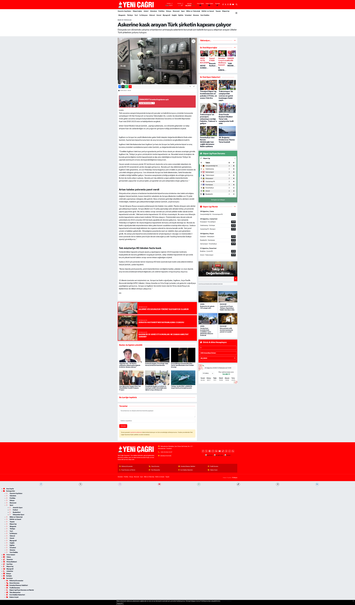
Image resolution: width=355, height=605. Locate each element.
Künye (8, 573)
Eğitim (180, 15)
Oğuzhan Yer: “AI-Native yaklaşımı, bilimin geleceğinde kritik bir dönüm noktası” (129, 365)
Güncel (152, 15)
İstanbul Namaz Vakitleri (188, 466)
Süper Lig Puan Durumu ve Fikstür (21, 590)
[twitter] (80, 484)
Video (8, 557)
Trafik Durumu (214, 466)
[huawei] (227, 455)
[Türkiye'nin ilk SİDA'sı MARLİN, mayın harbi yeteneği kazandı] (183, 377)
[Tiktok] (222, 451)
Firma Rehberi (11, 562)
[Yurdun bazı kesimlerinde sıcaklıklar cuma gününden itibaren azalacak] (208, 318)
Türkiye (130, 15)
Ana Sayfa (10, 489)
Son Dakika (204, 15)
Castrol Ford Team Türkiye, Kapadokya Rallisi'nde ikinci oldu (227, 308)
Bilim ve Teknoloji (193, 11)
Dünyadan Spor (18, 514)
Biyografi (166, 15)
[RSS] (232, 451)
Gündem (153, 11)
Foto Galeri (10, 555)
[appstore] (209, 455)
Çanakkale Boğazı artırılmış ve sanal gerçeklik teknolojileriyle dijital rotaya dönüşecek (156, 387)
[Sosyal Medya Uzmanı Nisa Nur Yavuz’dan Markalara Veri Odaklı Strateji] (183, 355)
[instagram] (119, 484)
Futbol (15, 510)
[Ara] (236, 4)
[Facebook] (202, 451)
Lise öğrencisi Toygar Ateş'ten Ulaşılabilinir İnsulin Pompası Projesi (130, 387)
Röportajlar (137, 11)
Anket (146, 11)
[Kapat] (354, 601)
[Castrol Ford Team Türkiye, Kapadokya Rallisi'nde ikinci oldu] (227, 296)
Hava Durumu (155, 466)
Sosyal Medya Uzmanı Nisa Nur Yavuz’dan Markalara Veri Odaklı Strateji (182, 365)
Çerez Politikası (226, 601)
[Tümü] (235, 40)
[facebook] (41, 484)
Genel (158, 15)
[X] (206, 451)
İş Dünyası (144, 15)
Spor (183, 11)
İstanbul (188, 15)
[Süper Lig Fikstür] (235, 206)
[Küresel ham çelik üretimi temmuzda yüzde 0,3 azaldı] (227, 318)
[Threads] (226, 451)
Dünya (168, 11)
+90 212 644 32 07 (166, 452)
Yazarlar (9, 559)
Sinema (196, 15)
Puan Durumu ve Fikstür (128, 470)
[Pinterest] (209, 451)
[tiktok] (238, 484)
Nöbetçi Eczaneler (127, 466)
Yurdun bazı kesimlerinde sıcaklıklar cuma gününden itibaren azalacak (206, 332)
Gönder (123, 426)
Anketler (9, 571)
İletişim (9, 576)
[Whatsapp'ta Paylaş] (126, 86)
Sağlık (174, 15)
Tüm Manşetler (155, 470)
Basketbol (17, 512)
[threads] (277, 484)
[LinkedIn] (216, 451)
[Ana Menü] (236, 13)
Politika (161, 11)
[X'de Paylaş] (123, 86)
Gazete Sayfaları (124, 11)
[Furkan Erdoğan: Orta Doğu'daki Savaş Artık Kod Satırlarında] (157, 355)
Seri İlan (9, 564)
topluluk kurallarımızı (136, 432)
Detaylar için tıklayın (218, 200)
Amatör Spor (18, 507)
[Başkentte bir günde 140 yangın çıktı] (208, 296)
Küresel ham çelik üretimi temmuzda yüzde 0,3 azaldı (226, 330)
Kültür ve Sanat (208, 11)
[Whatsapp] (229, 451)
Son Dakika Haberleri (186, 470)
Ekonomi (176, 11)
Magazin (121, 15)
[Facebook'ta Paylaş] (119, 86)
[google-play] (219, 455)
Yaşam (218, 11)
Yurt (136, 15)
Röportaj (225, 11)
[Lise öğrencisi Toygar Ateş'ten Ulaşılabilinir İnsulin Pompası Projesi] (131, 377)
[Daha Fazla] (130, 86)
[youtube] (159, 484)
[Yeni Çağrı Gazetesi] (136, 4)
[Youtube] (219, 451)
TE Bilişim (234, 477)
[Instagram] (212, 451)
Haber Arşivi (213, 470)
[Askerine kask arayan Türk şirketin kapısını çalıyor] (157, 61)
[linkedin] (317, 484)
